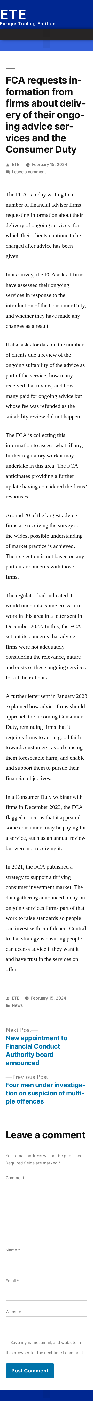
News (17, 1005)
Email (12, 1280)
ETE (15, 164)
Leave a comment (29, 171)
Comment (15, 1177)
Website (13, 1311)
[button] (46, 33)
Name (13, 1249)
